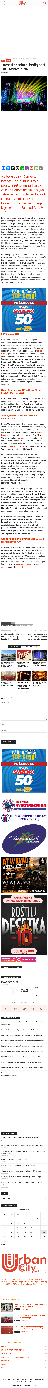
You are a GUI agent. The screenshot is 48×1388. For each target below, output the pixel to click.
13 (25, 1228)
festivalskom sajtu (23, 564)
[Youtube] (31, 1289)
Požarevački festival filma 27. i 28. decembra (39, 684)
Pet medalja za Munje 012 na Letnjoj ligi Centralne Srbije (22, 1145)
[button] (44, 3)
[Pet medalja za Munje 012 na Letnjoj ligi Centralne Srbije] (7, 1318)
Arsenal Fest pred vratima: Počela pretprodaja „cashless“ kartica (23, 664)
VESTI (8, 60)
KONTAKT (28, 1382)
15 (37, 1228)
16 (44, 1228)
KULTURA (4, 1364)
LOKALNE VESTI (40, 1379)
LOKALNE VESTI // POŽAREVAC (12, 1350)
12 (18, 1228)
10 (5, 1228)
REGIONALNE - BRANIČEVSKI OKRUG (15, 1357)
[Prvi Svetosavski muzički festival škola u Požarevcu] (8, 676)
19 (18, 1232)
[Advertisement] (24, 31)
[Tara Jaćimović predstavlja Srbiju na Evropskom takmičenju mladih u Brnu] (7, 1330)
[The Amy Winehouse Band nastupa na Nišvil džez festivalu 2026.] (39, 655)
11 (11, 1228)
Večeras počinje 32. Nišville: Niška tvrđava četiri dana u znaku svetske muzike (7, 665)
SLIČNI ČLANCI (14, 646)
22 (37, 1232)
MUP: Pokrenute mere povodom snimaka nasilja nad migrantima (37, 636)
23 (44, 1232)
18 (11, 1232)
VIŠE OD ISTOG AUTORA (30, 646)
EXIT (3, 60)
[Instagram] (21, 1289)
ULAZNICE (30, 625)
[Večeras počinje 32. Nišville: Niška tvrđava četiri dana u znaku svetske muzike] (8, 655)
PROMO (19, 1382)
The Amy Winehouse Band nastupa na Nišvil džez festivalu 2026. (39, 664)
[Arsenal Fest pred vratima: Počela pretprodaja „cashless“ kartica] (24, 655)
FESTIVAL (22, 625)
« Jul (3, 1244)
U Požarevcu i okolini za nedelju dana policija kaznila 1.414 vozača (11, 636)
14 (31, 1228)
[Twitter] (26, 1289)
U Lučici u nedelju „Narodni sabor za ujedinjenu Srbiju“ (21, 1177)
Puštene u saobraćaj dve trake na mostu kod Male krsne (23, 1030)
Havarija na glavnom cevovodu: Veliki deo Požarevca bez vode (22, 1183)
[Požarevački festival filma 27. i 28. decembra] (39, 676)
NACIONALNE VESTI (8, 1354)
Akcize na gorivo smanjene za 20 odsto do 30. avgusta (21, 1171)
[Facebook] (17, 1289)
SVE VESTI (16, 1379)
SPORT (17, 1309)
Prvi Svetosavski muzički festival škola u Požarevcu (7, 684)
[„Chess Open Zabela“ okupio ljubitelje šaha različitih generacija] (7, 1307)
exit (13, 623)
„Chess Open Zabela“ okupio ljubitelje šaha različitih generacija (20, 1138)
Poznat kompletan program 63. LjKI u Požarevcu (19, 1165)
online (22, 567)
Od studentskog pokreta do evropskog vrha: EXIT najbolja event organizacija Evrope (24, 685)
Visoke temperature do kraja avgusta (14, 1159)
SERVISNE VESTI (7, 1361)
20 (25, 1232)
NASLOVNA (6, 1379)
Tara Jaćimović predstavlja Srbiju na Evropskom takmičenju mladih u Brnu (23, 1152)
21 (31, 1232)
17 (5, 1232)
